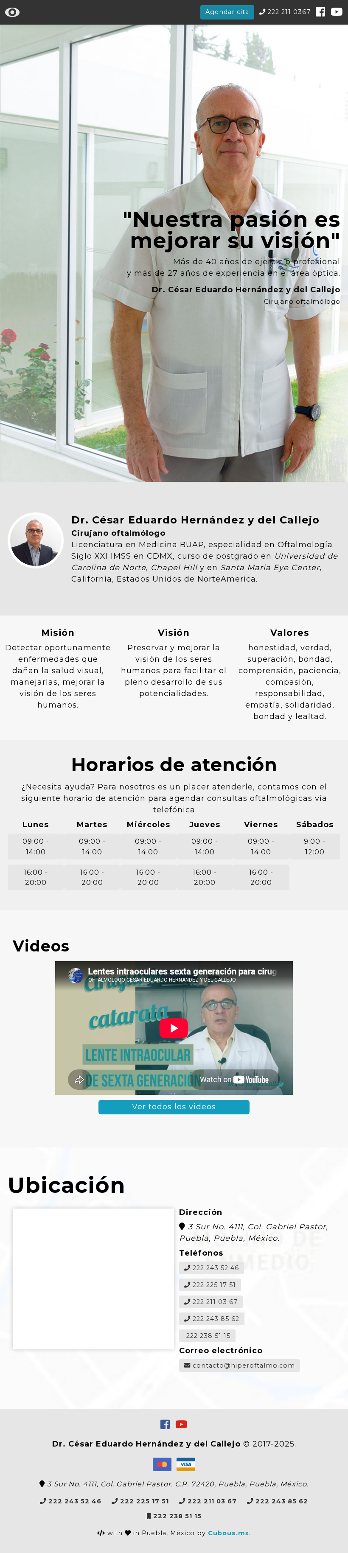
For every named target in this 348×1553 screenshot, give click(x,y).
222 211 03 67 (214, 1302)
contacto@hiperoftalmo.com (243, 1365)
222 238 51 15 (207, 1336)
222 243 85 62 (215, 1319)
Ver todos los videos (174, 1106)
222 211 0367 (288, 12)
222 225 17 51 (213, 1285)
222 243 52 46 (215, 1268)
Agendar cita (227, 12)
